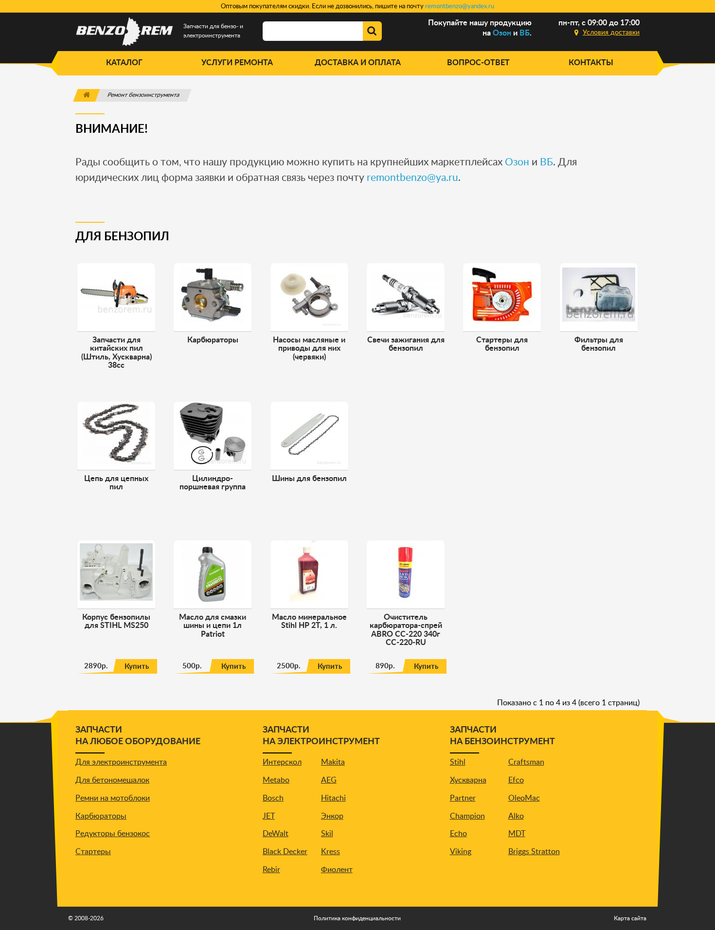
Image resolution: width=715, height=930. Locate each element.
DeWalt (275, 834)
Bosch (273, 798)
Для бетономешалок (112, 780)
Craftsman (526, 762)
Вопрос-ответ (478, 63)
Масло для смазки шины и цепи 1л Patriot (212, 625)
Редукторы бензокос (112, 834)
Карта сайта (630, 918)
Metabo (276, 780)
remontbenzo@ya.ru (412, 178)
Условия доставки (611, 32)
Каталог (124, 63)
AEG (329, 780)
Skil (327, 834)
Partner (463, 798)
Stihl (457, 762)
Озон (502, 33)
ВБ (524, 33)
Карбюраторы (100, 816)
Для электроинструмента (121, 762)
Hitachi (333, 798)
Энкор (332, 816)
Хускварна (468, 780)
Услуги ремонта (237, 63)
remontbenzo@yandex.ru (459, 6)
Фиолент (337, 870)
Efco (516, 780)
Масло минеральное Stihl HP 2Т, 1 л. (309, 621)
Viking (460, 852)
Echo (458, 834)
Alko (516, 816)
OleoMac (524, 798)
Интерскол (282, 762)
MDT (516, 834)
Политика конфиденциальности (357, 918)
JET (269, 816)
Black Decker (285, 852)
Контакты (591, 63)
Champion (467, 816)
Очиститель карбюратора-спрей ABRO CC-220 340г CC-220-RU (406, 630)
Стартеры (93, 852)
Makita (333, 762)
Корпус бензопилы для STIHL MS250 (116, 621)
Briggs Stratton (534, 852)
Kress (330, 852)
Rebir (271, 870)
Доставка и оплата (358, 63)
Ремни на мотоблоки (112, 798)
